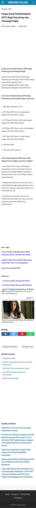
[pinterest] (22, 334)
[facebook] (5, 334)
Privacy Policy (25, 494)
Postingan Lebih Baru (10, 347)
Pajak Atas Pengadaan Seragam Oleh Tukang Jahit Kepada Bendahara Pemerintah (16, 452)
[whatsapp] (30, 334)
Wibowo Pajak (18, 2)
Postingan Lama (27, 347)
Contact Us (15, 494)
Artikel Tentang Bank (10, 378)
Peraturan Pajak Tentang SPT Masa (16, 281)
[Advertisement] (18, 48)
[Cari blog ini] (33, 2)
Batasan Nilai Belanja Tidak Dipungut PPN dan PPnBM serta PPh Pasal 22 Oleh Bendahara (17, 462)
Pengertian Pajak (8, 358)
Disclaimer (18, 498)
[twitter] (14, 334)
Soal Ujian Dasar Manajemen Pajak (15, 368)
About (7, 494)
